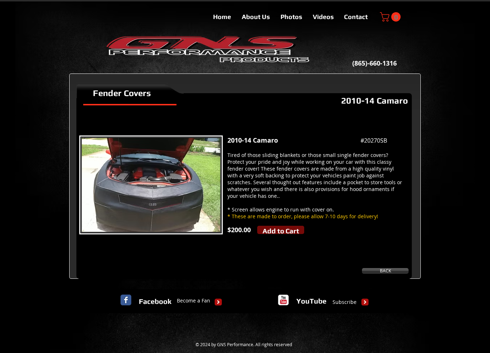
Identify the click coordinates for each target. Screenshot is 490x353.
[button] (391, 17)
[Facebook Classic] (126, 300)
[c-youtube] (283, 300)
